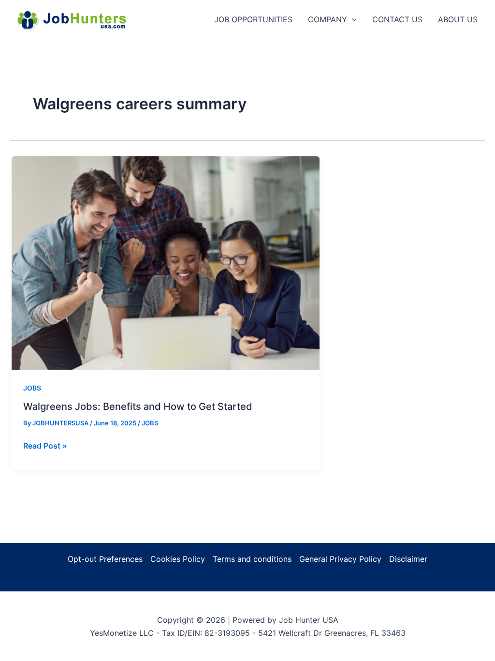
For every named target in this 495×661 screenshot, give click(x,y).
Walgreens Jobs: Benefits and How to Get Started (137, 406)
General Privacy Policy (340, 559)
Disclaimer (408, 559)
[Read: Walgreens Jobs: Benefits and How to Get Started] (166, 262)
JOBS (32, 388)
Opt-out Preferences (105, 559)
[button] (352, 19)
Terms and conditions (252, 559)
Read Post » (45, 446)
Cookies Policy (177, 559)
